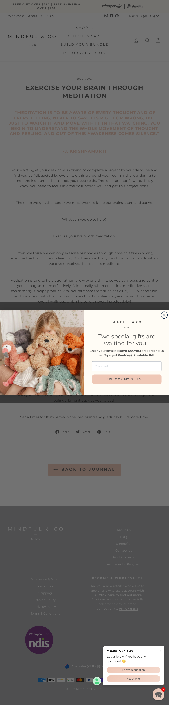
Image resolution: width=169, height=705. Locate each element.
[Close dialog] (164, 315)
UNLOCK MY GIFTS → (126, 379)
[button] (158, 694)
